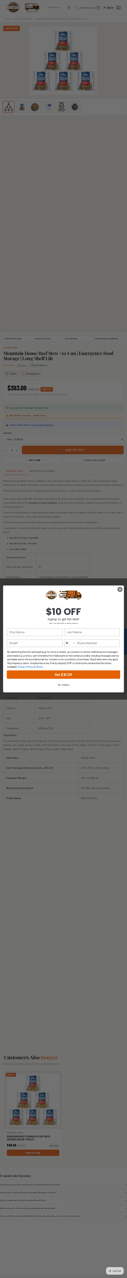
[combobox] (69, 643)
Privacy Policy (26, 667)
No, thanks (63, 684)
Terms (39, 667)
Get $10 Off (63, 674)
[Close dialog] (120, 589)
